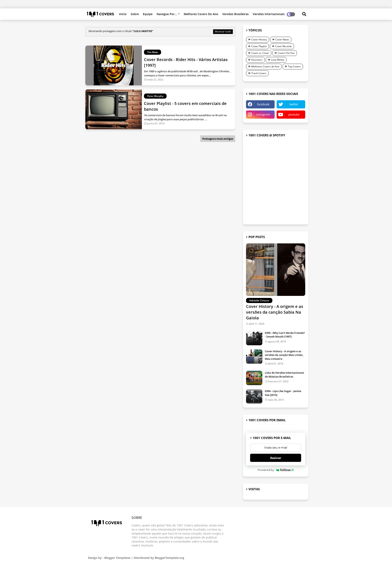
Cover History (259, 39)
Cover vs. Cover (260, 53)
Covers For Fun (286, 53)
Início (123, 14)
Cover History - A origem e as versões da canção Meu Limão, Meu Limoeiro (284, 354)
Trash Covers (258, 73)
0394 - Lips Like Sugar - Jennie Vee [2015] (283, 393)
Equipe (148, 14)
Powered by (266, 469)
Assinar (275, 458)
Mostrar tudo (223, 31)
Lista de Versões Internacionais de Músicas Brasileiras (284, 374)
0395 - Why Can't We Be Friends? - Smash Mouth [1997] (285, 334)
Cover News (282, 39)
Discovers (257, 59)
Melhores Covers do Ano (201, 14)
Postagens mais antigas (217, 138)
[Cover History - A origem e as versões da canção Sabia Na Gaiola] (275, 269)
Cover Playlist (259, 46)
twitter (293, 104)
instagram (263, 114)
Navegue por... (167, 14)
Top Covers (294, 66)
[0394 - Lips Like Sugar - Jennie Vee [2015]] (254, 396)
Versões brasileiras (235, 14)
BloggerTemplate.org (169, 558)
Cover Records (283, 46)
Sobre (135, 14)
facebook (263, 104)
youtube (294, 114)
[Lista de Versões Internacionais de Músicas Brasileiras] (254, 378)
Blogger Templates (117, 558)
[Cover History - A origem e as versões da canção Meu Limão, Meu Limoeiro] (254, 356)
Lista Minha (277, 59)
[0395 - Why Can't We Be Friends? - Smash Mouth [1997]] (254, 338)
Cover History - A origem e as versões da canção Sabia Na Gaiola (274, 312)
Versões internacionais (269, 14)
